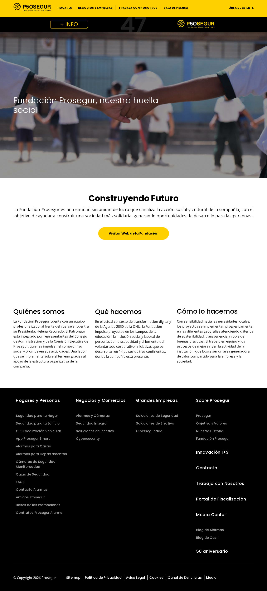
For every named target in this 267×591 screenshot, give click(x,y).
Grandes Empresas (157, 400)
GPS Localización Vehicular (38, 431)
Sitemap (73, 577)
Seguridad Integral (91, 423)
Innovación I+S (212, 452)
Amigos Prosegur (30, 497)
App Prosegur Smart (33, 438)
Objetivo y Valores (211, 423)
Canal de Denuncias (185, 577)
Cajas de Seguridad (32, 474)
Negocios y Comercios (101, 400)
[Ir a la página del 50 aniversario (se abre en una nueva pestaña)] (133, 24)
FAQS (20, 481)
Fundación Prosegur (213, 438)
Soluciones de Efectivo (95, 431)
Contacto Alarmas (32, 489)
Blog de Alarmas (210, 530)
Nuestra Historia (209, 431)
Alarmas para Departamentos (41, 454)
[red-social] (228, 578)
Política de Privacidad (103, 577)
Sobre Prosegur (213, 400)
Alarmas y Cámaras (93, 415)
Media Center (211, 515)
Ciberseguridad (149, 431)
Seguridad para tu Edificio (38, 423)
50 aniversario (212, 551)
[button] (65, 7)
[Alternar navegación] (218, 7)
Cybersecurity (88, 438)
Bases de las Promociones (38, 505)
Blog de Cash (207, 537)
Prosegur (203, 415)
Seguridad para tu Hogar (37, 415)
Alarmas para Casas (33, 446)
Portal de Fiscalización (221, 499)
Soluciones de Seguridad (157, 415)
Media (211, 577)
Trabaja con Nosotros (220, 483)
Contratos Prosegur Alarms (39, 512)
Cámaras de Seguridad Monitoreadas (35, 464)
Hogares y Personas (38, 400)
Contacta (207, 468)
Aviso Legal (135, 577)
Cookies (156, 577)
